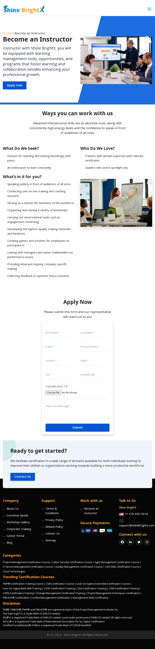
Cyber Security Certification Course (72, 562)
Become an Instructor (91, 511)
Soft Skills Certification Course (122, 566)
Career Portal (15, 536)
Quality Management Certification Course (79, 566)
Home (7, 33)
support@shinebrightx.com (135, 525)
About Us (13, 508)
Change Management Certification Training (60, 593)
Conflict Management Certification (50, 597)
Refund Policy (54, 526)
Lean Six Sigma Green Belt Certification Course (103, 583)
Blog (9, 542)
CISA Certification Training (91, 588)
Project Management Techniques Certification (114, 593)
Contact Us (23, 476)
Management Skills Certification (91, 597)
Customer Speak (17, 515)
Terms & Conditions (52, 511)
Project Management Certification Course (26, 562)
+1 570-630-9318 (136, 514)
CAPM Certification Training (18, 593)
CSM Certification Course (60, 583)
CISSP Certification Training (59, 588)
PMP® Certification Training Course (23, 583)
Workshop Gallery (18, 522)
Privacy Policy (54, 520)
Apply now (14, 85)
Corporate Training (19, 529)
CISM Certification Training (124, 588)
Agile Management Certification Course (117, 562)
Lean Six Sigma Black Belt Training (22, 588)
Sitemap (50, 540)
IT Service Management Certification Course (28, 566)
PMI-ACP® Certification (16, 597)
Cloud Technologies (14, 571)
